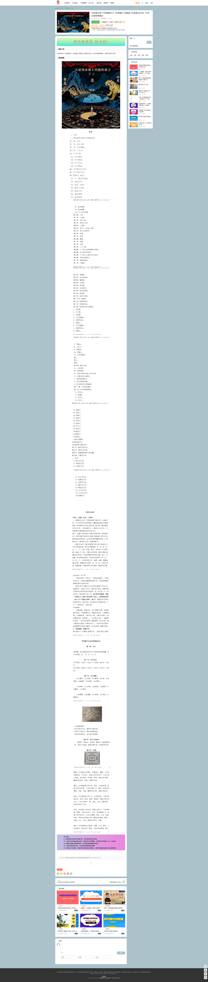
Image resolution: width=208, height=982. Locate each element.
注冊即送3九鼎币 (109, 25)
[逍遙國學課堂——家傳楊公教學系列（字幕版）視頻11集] (91, 920)
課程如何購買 (95, 28)
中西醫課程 (83, 3)
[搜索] (142, 3)
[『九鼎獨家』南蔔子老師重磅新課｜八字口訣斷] (91, 897)
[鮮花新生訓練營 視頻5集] (114, 920)
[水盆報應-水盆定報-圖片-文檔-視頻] (134, 111)
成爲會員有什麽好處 (112, 28)
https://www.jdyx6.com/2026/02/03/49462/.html (78, 857)
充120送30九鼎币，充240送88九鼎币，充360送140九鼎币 (111, 30)
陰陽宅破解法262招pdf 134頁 (117, 882)
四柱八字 (61, 906)
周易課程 (66, 3)
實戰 (147, 55)
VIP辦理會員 (103, 28)
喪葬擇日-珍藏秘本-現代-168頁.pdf (67, 931)
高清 (135, 55)
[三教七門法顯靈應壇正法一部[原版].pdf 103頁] (134, 99)
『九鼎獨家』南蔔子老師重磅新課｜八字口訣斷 (91, 908)
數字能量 (107, 906)
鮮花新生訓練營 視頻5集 (110, 931)
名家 (131, 55)
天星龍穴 (60, 869)
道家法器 (99, 3)
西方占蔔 (91, 3)
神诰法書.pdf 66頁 (143, 84)
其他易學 (107, 929)
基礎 (143, 55)
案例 (139, 55)
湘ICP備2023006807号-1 (105, 978)
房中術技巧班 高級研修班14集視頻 (65, 882)
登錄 (123, 22)
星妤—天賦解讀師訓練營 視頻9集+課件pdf (113, 908)
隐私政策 (104, 976)
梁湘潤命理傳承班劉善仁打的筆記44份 (68, 908)
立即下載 (95, 22)
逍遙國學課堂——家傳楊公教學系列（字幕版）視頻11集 (91, 931)
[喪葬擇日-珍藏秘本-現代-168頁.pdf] (68, 920)
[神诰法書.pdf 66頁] (134, 86)
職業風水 (104, 18)
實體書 (112, 3)
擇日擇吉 (61, 929)
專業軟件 (106, 3)
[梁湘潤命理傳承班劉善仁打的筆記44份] (68, 897)
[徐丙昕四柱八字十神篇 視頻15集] (134, 124)
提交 (121, 953)
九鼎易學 (58, 3)
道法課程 (74, 3)
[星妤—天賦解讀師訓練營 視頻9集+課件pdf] (114, 897)
